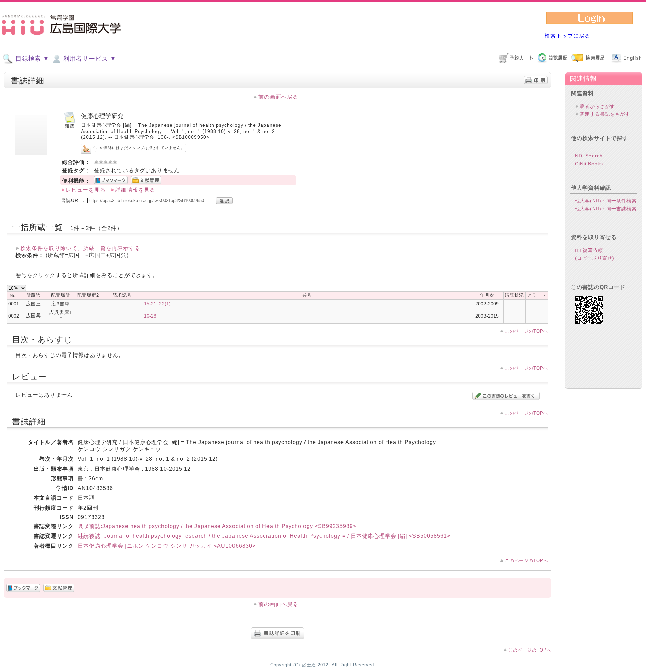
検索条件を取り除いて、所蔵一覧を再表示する (80, 248)
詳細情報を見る (135, 190)
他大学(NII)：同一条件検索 (606, 200)
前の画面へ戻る (278, 97)
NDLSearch (589, 155)
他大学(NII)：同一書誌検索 (606, 208)
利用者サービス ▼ (88, 58)
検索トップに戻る (567, 36)
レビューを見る (86, 190)
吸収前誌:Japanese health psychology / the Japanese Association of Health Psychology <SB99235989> (217, 526)
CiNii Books (589, 163)
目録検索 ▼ (31, 58)
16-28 (150, 316)
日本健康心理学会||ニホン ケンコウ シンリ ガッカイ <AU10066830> (167, 546)
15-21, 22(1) (157, 303)
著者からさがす (597, 106)
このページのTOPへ (526, 331)
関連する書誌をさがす (605, 114)
